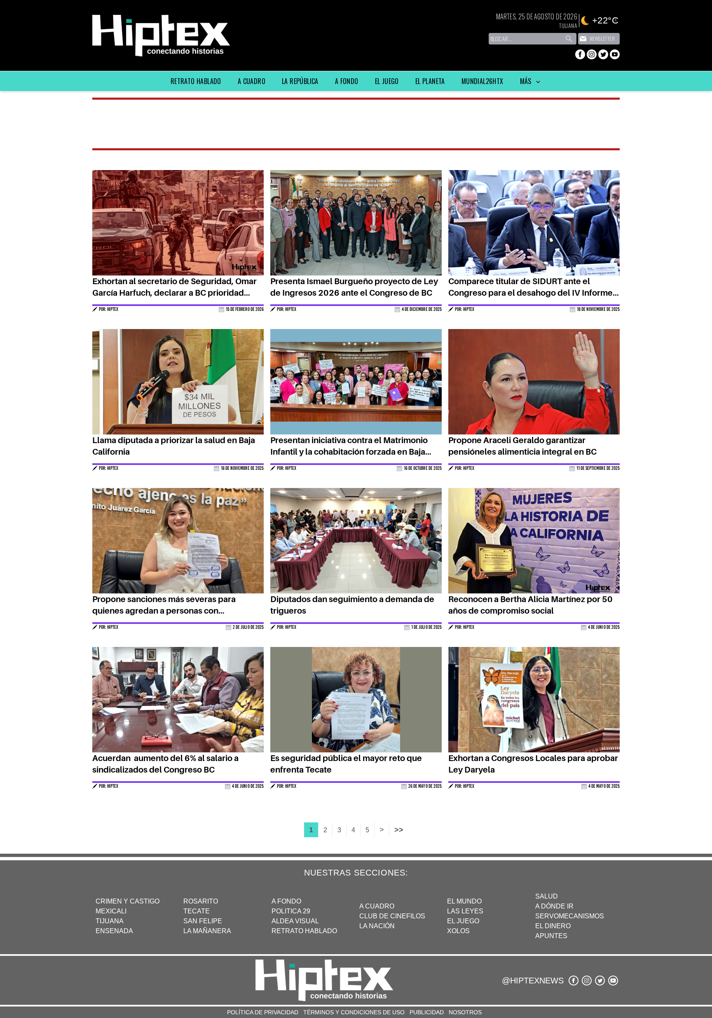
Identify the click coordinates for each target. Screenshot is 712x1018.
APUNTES (551, 935)
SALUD (546, 896)
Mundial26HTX (482, 81)
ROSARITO (200, 901)
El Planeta (430, 81)
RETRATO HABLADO (304, 930)
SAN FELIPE (202, 921)
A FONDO (286, 901)
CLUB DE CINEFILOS (392, 916)
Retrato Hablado (196, 81)
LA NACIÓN (377, 925)
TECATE (196, 911)
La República (300, 81)
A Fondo (346, 81)
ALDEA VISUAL (295, 921)
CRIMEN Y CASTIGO (127, 901)
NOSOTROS (465, 1012)
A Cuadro (251, 81)
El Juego (387, 81)
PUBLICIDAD (427, 1012)
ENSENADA (114, 930)
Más (527, 81)
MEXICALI (111, 911)
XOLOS (458, 930)
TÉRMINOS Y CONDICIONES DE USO (354, 1012)
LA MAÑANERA (207, 930)
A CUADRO (376, 906)
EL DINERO (553, 925)
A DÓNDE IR (554, 906)
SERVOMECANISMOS (569, 916)
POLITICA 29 (291, 911)
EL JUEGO (463, 921)
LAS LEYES (465, 911)
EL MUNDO (464, 901)
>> (398, 830)
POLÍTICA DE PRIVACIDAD (262, 1012)
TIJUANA (110, 921)
